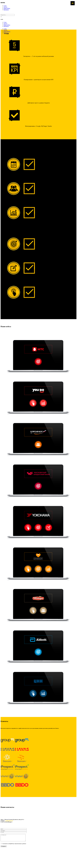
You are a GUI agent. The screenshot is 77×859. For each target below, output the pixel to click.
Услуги (5, 7)
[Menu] (73, 3)
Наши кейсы (7, 8)
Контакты (6, 9)
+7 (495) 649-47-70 (9, 820)
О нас (5, 5)
